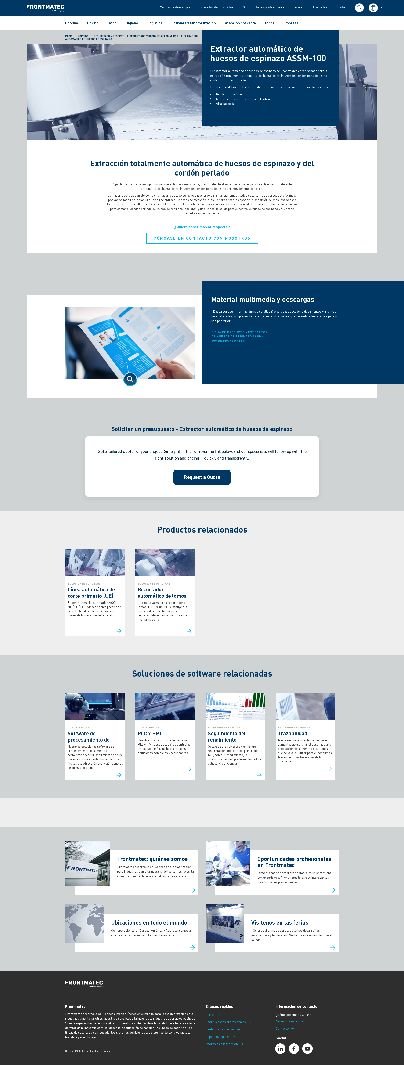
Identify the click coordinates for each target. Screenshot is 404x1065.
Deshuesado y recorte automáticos (154, 36)
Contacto (342, 7)
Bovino (92, 23)
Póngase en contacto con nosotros (202, 238)
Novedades (319, 7)
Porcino (71, 23)
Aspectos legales (218, 1037)
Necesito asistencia (289, 1021)
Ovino (112, 23)
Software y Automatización (193, 23)
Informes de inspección (222, 1044)
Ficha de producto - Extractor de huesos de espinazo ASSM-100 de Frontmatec (239, 336)
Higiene (132, 23)
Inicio (68, 36)
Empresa (290, 23)
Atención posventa (240, 23)
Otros (269, 23)
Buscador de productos (216, 7)
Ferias (297, 7)
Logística (154, 23)
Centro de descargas (175, 7)
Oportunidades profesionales (263, 7)
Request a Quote (202, 477)
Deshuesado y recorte (109, 36)
